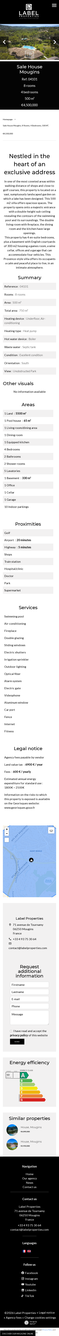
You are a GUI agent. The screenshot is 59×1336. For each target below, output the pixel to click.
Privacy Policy (47, 1330)
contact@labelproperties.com (28, 948)
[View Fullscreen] (7, 840)
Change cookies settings (40, 1317)
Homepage (8, 119)
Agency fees (14, 1317)
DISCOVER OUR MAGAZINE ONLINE (17, 1334)
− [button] (7, 833)
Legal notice (47, 1312)
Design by (33, 1322)
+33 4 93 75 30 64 (24, 939)
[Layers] (51, 830)
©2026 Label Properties (20, 1312)
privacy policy (19, 1035)
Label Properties (29, 918)
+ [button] (7, 829)
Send (17, 1041)
